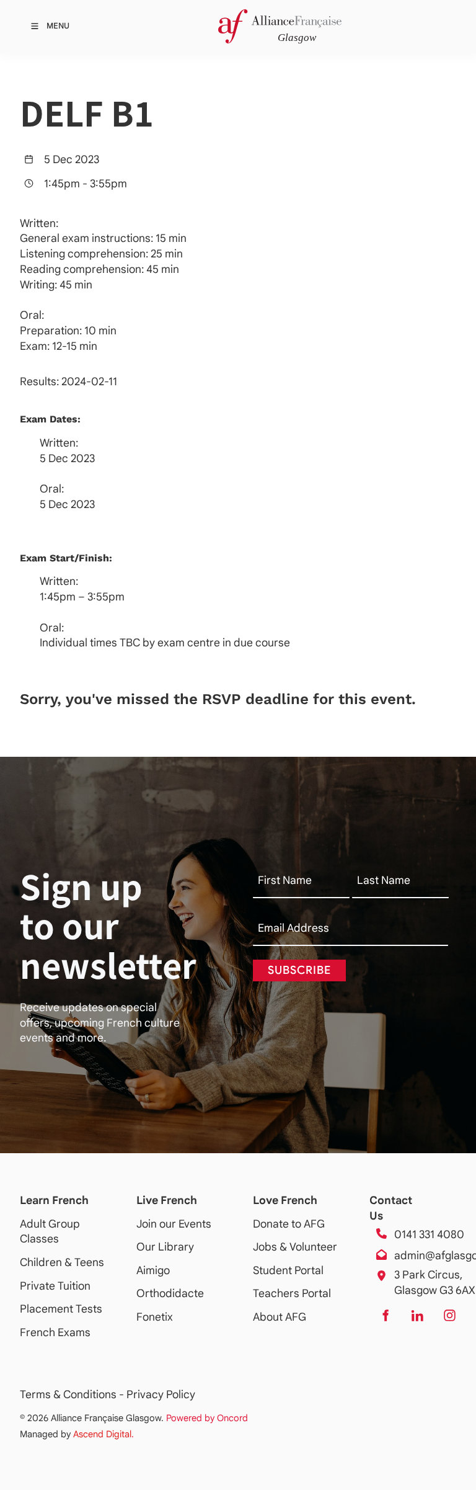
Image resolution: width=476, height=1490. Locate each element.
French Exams (55, 1332)
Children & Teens (62, 1262)
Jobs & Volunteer (295, 1247)
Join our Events (173, 1224)
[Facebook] (384, 1315)
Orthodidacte (170, 1293)
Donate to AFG (289, 1224)
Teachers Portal (292, 1293)
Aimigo (153, 1270)
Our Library (165, 1247)
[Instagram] (449, 1315)
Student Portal (288, 1270)
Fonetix (154, 1317)
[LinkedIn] (417, 1315)
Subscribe (299, 970)
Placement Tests (61, 1309)
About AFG (279, 1317)
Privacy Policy (160, 1394)
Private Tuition (55, 1286)
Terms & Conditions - (73, 1394)
